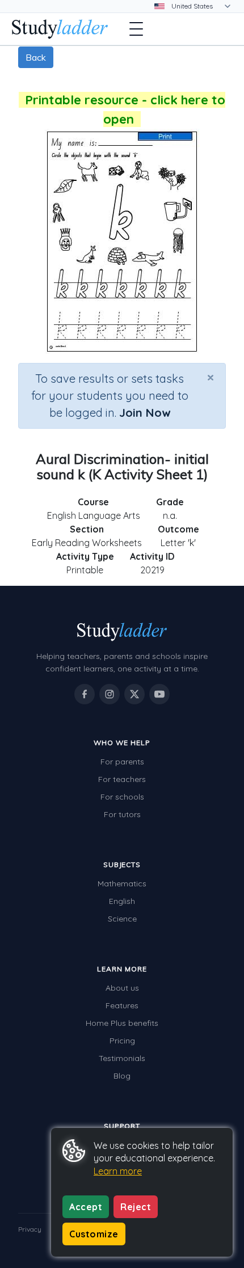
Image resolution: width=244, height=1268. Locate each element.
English (122, 901)
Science (122, 919)
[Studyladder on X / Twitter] (134, 694)
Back (36, 57)
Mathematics (122, 883)
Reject (135, 1206)
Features (122, 1005)
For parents (122, 761)
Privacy (29, 1229)
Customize (94, 1234)
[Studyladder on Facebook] (84, 694)
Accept (85, 1206)
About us (122, 988)
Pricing (122, 1040)
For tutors (122, 814)
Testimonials (122, 1058)
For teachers (122, 779)
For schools (122, 797)
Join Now (144, 412)
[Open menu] (136, 29)
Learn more (118, 1171)
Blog (122, 1076)
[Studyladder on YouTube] (159, 694)
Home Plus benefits (122, 1023)
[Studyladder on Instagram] (109, 694)
